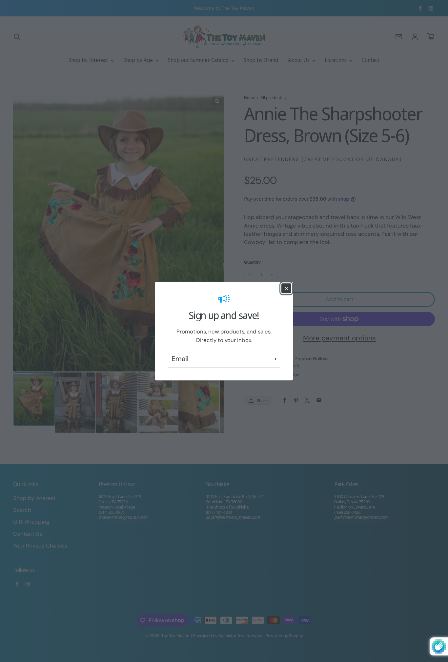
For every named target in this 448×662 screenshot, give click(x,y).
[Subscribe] (275, 359)
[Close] (286, 288)
